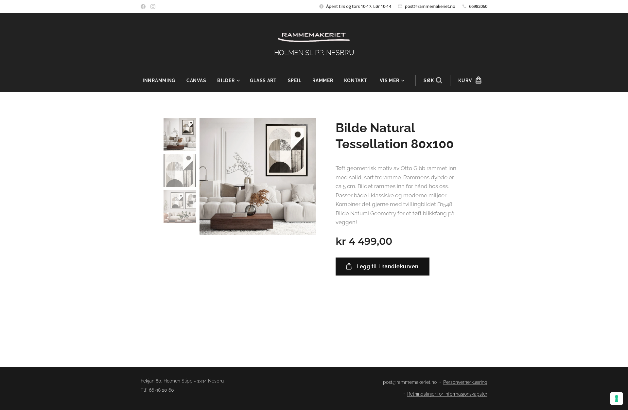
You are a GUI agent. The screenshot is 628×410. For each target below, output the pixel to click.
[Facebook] (143, 6)
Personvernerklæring (465, 382)
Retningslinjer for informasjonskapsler (447, 394)
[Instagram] (153, 6)
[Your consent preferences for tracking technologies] (616, 398)
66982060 (478, 6)
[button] (432, 80)
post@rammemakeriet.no (430, 6)
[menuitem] (162, 80)
